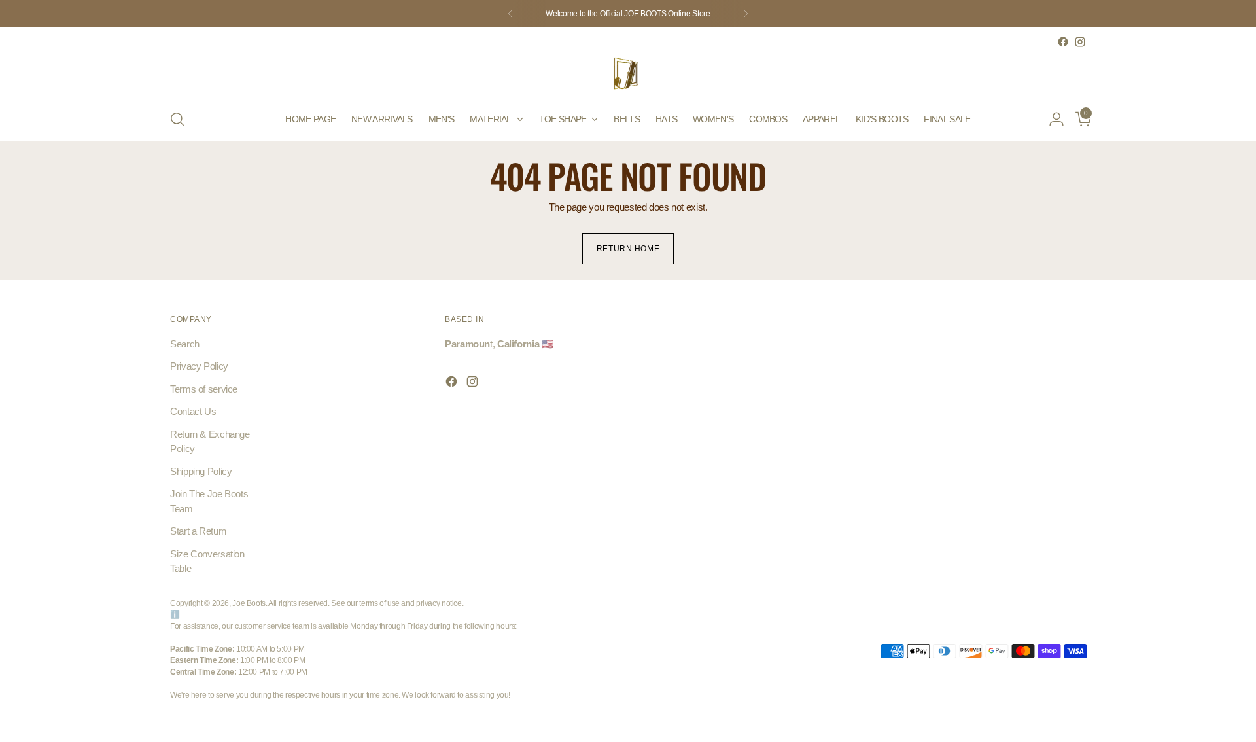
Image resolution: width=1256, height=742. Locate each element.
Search (185, 343)
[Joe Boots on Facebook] (1063, 42)
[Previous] (510, 13)
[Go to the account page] (1051, 119)
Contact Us (193, 411)
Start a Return (198, 531)
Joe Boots (249, 603)
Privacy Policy (199, 366)
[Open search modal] (177, 119)
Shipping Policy (201, 471)
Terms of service (203, 389)
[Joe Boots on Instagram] (1080, 42)
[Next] (745, 13)
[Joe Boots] (628, 74)
